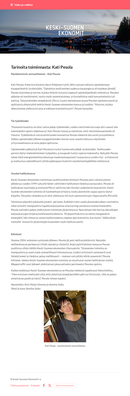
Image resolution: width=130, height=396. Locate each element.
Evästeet (35, 385)
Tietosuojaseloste (19, 385)
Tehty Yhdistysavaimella (65, 385)
